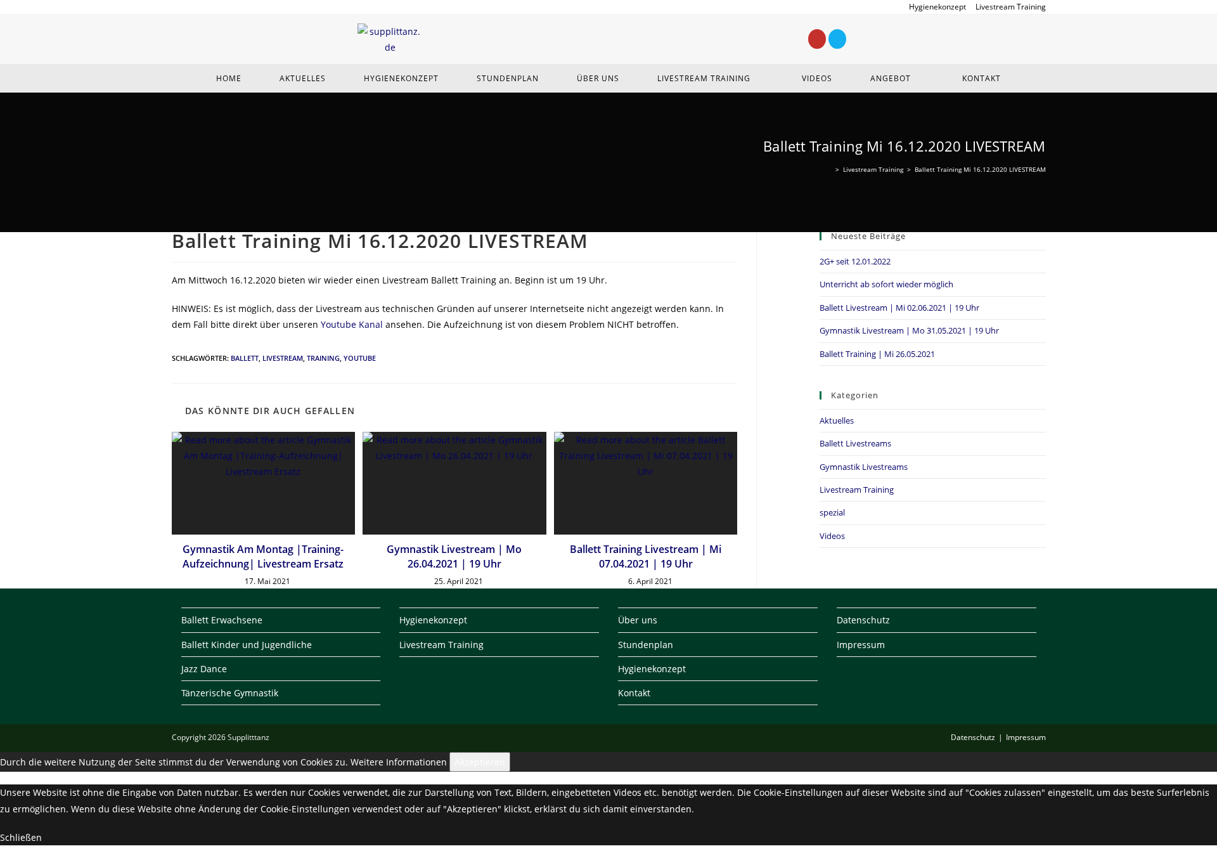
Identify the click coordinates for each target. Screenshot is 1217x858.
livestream (282, 358)
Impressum (861, 645)
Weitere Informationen (399, 762)
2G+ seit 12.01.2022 (855, 261)
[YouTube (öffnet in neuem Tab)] (177, 7)
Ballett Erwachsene (221, 620)
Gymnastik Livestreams (864, 466)
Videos (832, 536)
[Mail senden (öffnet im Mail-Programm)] (191, 7)
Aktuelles (837, 420)
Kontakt (634, 693)
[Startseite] (829, 169)
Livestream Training (1011, 6)
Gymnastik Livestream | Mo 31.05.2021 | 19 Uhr (909, 330)
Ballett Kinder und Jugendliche (246, 645)
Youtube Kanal (352, 324)
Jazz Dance (204, 669)
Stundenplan (645, 645)
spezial (832, 512)
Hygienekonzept (937, 6)
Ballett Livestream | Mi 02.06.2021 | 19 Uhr (899, 307)
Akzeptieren (479, 762)
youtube (360, 358)
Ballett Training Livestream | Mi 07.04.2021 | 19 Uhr (645, 556)
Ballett (245, 358)
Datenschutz (863, 620)
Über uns (637, 620)
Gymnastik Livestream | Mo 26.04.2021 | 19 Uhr (454, 556)
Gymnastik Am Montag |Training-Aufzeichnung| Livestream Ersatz (263, 556)
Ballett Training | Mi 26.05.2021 (877, 354)
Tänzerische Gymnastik (229, 693)
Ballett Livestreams (855, 443)
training (323, 358)
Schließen (21, 837)
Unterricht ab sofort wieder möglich (886, 284)
